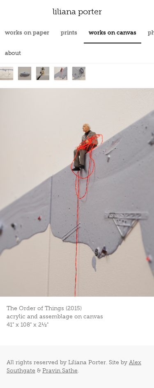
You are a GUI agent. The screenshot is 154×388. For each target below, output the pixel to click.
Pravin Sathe (60, 370)
